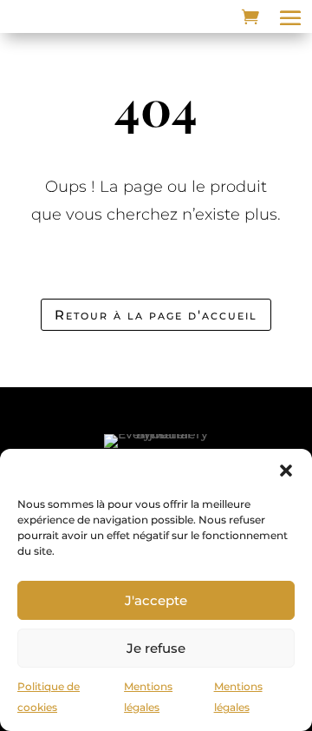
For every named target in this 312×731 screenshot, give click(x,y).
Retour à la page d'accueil (156, 314)
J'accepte (156, 600)
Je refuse (156, 648)
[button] (286, 470)
